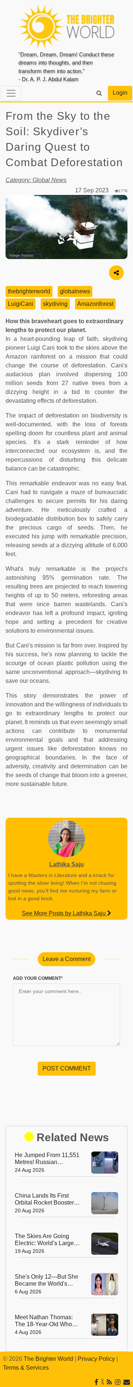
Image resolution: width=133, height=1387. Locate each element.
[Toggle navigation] (11, 93)
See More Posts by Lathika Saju (64, 913)
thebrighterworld (29, 291)
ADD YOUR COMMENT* (38, 978)
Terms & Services (26, 1368)
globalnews (75, 291)
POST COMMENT (66, 1068)
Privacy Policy (96, 1359)
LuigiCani (20, 304)
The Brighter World (48, 1359)
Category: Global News (36, 180)
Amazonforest (95, 304)
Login (120, 93)
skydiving (55, 304)
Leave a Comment (66, 959)
